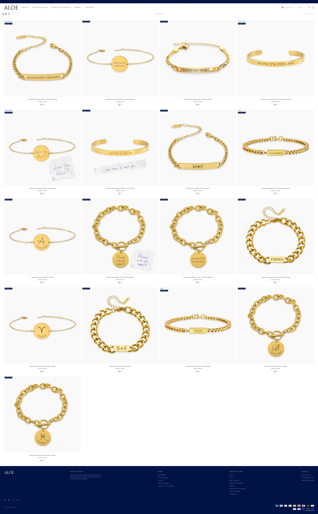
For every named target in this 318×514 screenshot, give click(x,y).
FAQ (230, 477)
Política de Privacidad (307, 480)
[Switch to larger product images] (3, 14)
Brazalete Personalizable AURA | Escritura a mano (120, 188)
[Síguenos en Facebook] (5, 500)
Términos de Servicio (307, 477)
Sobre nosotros (305, 475)
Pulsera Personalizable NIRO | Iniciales (42, 277)
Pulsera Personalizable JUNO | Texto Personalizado (197, 277)
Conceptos (25, 7)
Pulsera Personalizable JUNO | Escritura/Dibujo (120, 277)
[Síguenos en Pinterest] (13, 500)
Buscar (231, 475)
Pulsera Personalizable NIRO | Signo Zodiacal (42, 366)
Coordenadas (162, 475)
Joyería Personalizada (40, 7)
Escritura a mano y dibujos (165, 486)
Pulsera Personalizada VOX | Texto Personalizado (276, 188)
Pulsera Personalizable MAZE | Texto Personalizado (275, 277)
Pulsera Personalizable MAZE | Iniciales (120, 366)
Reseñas (231, 486)
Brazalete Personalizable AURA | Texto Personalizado (276, 99)
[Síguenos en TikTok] (18, 500)
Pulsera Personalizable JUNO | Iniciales (276, 366)
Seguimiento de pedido (236, 483)
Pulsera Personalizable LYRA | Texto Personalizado (198, 99)
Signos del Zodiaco (163, 483)
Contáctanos (89, 7)
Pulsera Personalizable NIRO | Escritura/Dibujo (42, 188)
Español (300, 7)
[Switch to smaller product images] (6, 14)
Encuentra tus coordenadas (61, 7)
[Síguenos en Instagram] (9, 500)
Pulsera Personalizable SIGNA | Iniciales (198, 188)
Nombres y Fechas (163, 477)
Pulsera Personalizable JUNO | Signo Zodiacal (42, 455)
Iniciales (160, 480)
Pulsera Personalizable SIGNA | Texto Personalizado (42, 99)
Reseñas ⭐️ (78, 7)
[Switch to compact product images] (9, 14)
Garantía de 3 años (234, 491)
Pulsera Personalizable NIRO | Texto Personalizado (120, 99)
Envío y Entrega (234, 480)
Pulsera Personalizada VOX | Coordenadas (198, 366)
